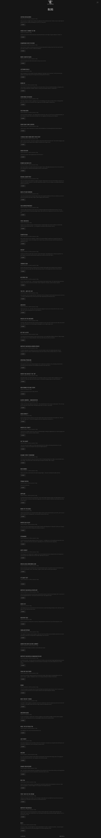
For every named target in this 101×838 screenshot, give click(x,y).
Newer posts (62, 836)
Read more (23, 24)
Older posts (23, 836)
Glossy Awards (25, 400)
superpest (33, 18)
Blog (36, 18)
